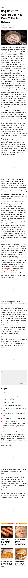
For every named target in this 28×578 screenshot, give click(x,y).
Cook (2, 7)
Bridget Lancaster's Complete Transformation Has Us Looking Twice (20, 542)
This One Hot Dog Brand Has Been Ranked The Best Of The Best (6, 542)
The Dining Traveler (7, 269)
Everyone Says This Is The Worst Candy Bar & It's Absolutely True (6, 564)
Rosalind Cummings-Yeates (10, 26)
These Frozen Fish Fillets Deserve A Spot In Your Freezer (20, 563)
